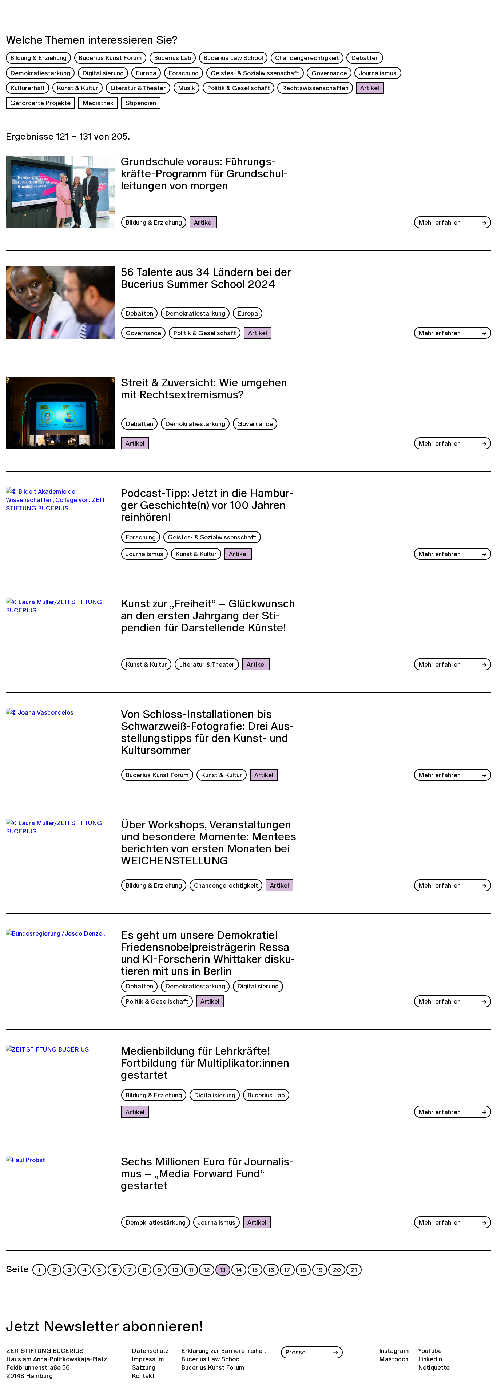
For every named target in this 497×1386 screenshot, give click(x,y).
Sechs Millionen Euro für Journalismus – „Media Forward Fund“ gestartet (207, 1174)
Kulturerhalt (27, 87)
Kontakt (143, 1375)
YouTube (430, 1350)
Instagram (394, 1350)
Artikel (369, 87)
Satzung (143, 1367)
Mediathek (98, 102)
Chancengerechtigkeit (307, 57)
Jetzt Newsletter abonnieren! (104, 1326)
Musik (186, 87)
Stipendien (141, 102)
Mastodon (394, 1359)
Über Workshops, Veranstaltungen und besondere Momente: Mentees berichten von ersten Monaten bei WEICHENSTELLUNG (208, 843)
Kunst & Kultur (77, 87)
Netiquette (434, 1367)
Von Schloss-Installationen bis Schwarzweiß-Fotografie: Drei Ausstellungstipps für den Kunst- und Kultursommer (207, 733)
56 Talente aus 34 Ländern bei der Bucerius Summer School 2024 (206, 279)
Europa (146, 72)
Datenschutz (150, 1350)
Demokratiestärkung (40, 72)
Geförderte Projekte (40, 102)
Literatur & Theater (138, 87)
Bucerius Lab (172, 57)
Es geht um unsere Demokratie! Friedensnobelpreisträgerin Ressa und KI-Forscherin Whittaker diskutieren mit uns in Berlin (208, 953)
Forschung (183, 72)
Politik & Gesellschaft (238, 87)
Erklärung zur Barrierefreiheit (223, 1350)
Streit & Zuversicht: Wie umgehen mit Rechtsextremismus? (204, 389)
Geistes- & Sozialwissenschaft (255, 72)
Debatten (365, 57)
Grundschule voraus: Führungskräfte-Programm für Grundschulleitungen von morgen (204, 174)
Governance (329, 72)
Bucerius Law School (233, 57)
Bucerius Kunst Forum (110, 57)
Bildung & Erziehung (38, 57)
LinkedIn (430, 1359)
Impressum (148, 1359)
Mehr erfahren (439, 222)
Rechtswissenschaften (315, 87)
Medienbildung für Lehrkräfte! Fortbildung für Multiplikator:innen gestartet (205, 1064)
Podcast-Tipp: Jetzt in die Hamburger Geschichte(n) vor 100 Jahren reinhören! (207, 506)
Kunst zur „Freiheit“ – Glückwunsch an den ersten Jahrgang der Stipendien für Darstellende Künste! (208, 616)
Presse (295, 1352)
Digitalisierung (103, 72)
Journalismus (378, 72)
